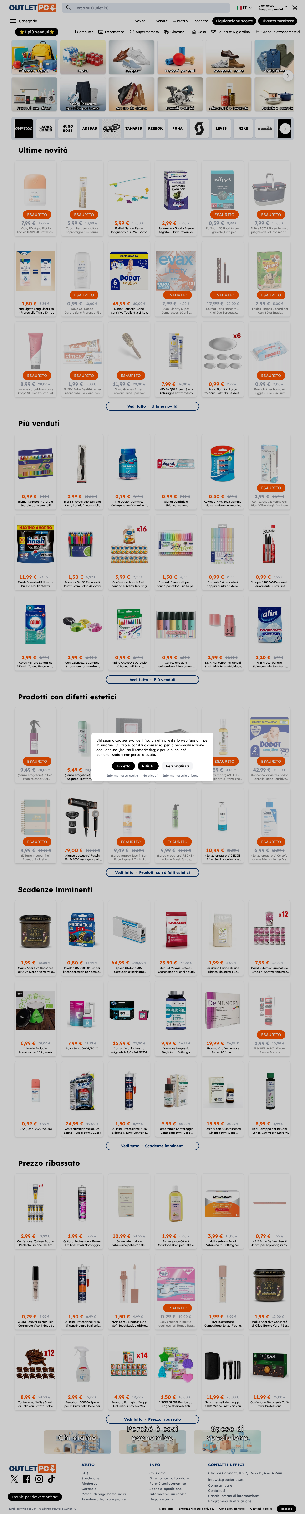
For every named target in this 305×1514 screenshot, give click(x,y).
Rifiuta (148, 766)
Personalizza (177, 766)
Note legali (150, 775)
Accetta (123, 766)
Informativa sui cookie (122, 775)
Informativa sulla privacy (180, 775)
